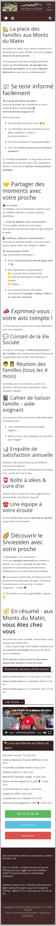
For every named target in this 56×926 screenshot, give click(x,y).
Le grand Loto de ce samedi (16, 798)
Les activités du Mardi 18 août (17, 767)
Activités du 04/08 (11, 793)
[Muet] (44, 732)
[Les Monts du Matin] (6, 18)
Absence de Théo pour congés (17, 776)
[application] (28, 721)
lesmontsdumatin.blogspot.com (19, 111)
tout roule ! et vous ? (12, 755)
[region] (28, 901)
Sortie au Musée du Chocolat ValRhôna (21, 759)
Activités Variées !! (11, 772)
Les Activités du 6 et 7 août (16, 789)
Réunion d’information (13, 676)
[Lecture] (6, 732)
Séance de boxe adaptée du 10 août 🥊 (22, 781)
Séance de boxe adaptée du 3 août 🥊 (21, 802)
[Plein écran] (49, 732)
